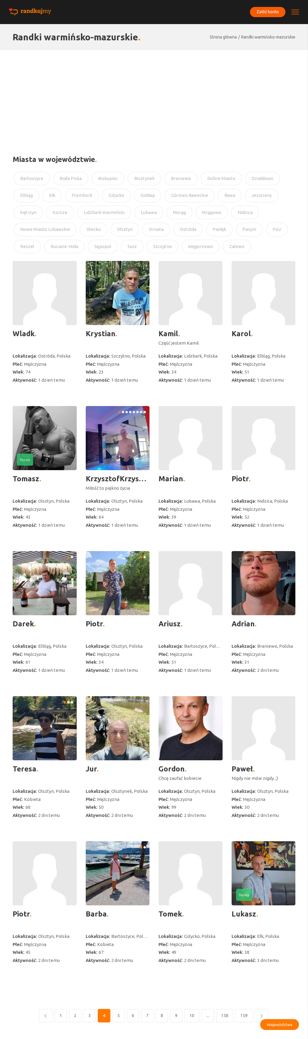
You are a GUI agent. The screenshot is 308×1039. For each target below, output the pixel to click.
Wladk (24, 334)
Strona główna (223, 37)
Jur (91, 769)
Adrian (243, 624)
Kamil (168, 334)
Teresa (24, 769)
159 (244, 1015)
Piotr (240, 479)
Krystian (101, 334)
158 (224, 1015)
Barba (96, 914)
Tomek (170, 914)
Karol (241, 334)
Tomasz (26, 479)
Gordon (172, 769)
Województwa (279, 1024)
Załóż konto (268, 11)
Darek (23, 624)
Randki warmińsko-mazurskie (268, 37)
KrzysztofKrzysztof (118, 479)
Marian (171, 479)
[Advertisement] (154, 95)
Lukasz (244, 914)
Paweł (242, 769)
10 (191, 1015)
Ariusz (170, 624)
